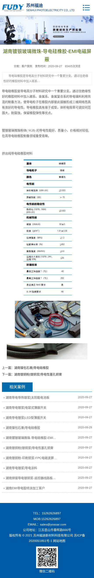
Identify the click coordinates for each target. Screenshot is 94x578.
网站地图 (59, 541)
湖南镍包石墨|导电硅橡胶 (31, 368)
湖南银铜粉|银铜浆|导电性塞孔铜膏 (38, 374)
